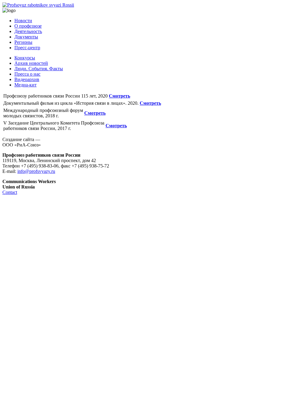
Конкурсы (24, 57)
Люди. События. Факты (38, 68)
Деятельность (28, 31)
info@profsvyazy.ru (36, 171)
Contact (9, 192)
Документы (26, 36)
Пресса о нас (27, 74)
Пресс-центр (27, 47)
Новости (23, 20)
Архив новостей (31, 63)
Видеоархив (26, 79)
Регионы (23, 42)
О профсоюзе (28, 26)
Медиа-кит (25, 84)
